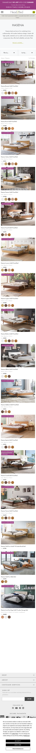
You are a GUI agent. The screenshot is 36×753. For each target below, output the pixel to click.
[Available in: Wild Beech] (12, 92)
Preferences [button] (26, 735)
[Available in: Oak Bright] (5, 92)
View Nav (2, 12)
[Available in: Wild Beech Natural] (12, 128)
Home (2, 58)
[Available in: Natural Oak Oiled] (1, 581)
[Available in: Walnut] (8, 92)
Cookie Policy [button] (14, 733)
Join (29, 699)
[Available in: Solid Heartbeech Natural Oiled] (1, 617)
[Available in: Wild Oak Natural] (15, 92)
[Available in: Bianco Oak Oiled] (5, 581)
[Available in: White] (1, 92)
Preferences (18, 748)
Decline (18, 745)
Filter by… (6, 53)
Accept (18, 741)
